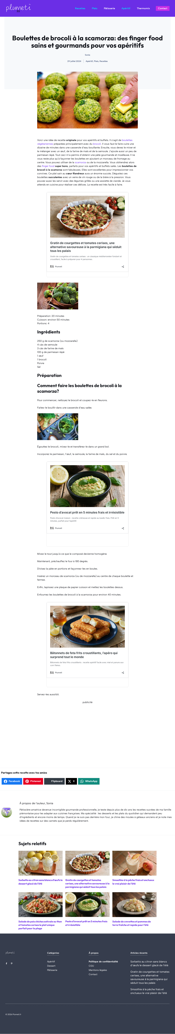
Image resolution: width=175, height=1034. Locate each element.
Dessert (51, 965)
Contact (162, 8)
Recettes (80, 8)
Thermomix (143, 8)
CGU (91, 965)
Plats (94, 8)
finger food (48, 166)
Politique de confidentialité (103, 961)
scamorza (80, 162)
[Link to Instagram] (12, 963)
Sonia (87, 55)
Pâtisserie (109, 8)
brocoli (97, 143)
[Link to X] (6, 963)
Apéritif (126, 8)
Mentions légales (98, 970)
